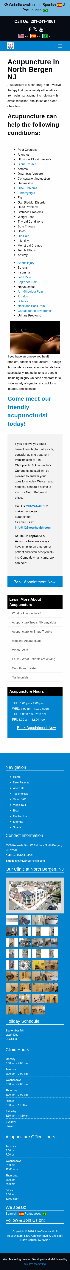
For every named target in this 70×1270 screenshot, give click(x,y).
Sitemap (18, 821)
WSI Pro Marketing (35, 1264)
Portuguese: (33, 1213)
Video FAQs (20, 650)
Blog (15, 810)
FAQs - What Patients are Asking (33, 659)
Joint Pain (24, 277)
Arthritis (23, 296)
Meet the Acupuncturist (27, 640)
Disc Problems (27, 188)
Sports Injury (26, 263)
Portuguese (32, 9)
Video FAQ (19, 799)
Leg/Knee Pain (28, 282)
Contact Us (20, 816)
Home (17, 777)
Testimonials (20, 677)
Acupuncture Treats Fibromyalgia (34, 622)
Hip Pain (23, 236)
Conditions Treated (24, 668)
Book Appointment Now (36, 727)
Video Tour (19, 805)
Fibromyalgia (26, 193)
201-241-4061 (35, 506)
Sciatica (23, 301)
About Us (18, 788)
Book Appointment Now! (35, 581)
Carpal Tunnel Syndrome (34, 310)
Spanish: (12, 1213)
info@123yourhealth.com (33, 527)
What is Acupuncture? (26, 613)
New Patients (21, 782)
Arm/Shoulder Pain (30, 291)
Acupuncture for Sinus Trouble (32, 631)
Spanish (50, 4)
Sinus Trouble (27, 164)
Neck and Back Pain (31, 306)
